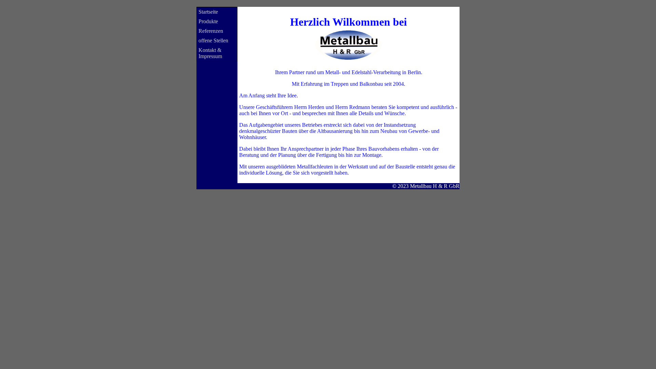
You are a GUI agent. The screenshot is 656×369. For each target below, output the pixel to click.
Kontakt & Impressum (210, 53)
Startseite (208, 12)
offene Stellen (213, 40)
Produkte (208, 21)
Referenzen (211, 31)
